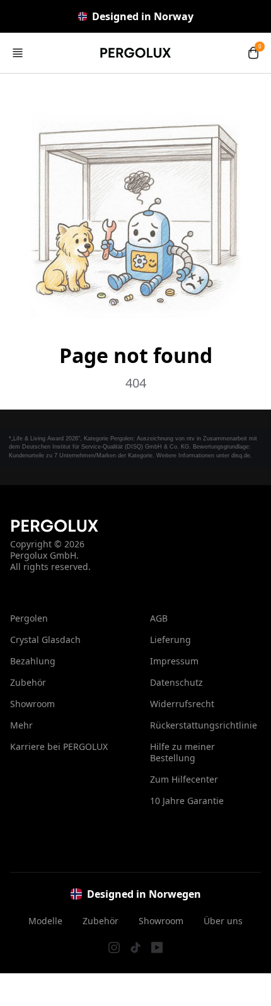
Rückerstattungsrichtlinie (203, 725)
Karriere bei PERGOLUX (59, 746)
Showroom (32, 704)
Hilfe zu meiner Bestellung (182, 752)
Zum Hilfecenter (184, 779)
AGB (159, 618)
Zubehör (28, 682)
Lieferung (170, 640)
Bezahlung (32, 661)
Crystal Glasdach (45, 640)
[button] (17, 52)
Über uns (223, 921)
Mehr (21, 725)
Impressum (174, 661)
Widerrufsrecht (182, 704)
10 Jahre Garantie (187, 801)
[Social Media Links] (114, 947)
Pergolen (29, 618)
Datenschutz (176, 682)
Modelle (45, 921)
